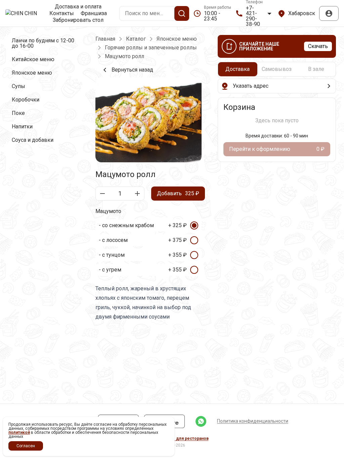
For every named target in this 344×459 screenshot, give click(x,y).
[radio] (148, 225)
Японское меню (177, 39)
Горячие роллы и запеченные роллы (151, 47)
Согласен (25, 446)
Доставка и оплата (78, 6)
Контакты (61, 13)
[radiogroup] (148, 247)
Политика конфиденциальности (252, 421)
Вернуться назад (132, 70)
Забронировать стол (78, 20)
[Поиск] (181, 13)
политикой (19, 432)
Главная (105, 39)
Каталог (136, 39)
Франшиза (94, 13)
